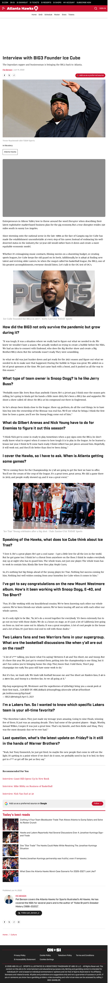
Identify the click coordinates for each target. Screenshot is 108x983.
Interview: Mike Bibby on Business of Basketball (27, 786)
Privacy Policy (19, 956)
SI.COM (5, 3)
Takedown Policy (65, 956)
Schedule (48, 15)
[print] (19, 922)
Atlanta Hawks (10, 152)
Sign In (102, 8)
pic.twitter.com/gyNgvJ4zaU (17, 693)
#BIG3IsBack (39, 689)
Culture (14, 935)
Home (34, 15)
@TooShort (84, 689)
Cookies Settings (47, 960)
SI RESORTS (46, 3)
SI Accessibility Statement (25, 960)
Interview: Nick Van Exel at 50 (18, 793)
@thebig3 (69, 686)
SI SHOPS (57, 3)
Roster (57, 15)
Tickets (71, 15)
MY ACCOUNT (69, 3)
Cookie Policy (45, 956)
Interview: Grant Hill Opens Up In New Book (26, 778)
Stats (64, 15)
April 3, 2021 (28, 696)
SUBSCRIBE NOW (84, 3)
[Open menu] (3, 8)
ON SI (12, 3)
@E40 (75, 689)
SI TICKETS (34, 3)
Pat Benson (7, 70)
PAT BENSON (21, 896)
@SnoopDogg (54, 689)
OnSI (41, 15)
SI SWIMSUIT (22, 3)
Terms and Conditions (85, 956)
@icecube (66, 689)
